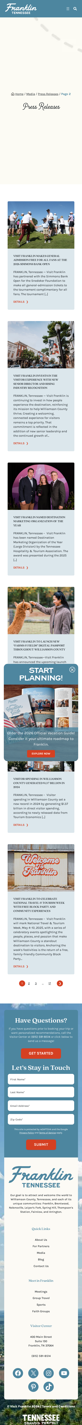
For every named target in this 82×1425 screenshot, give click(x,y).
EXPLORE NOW (41, 753)
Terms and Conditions (58, 1406)
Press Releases (48, 94)
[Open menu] (68, 8)
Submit (41, 1144)
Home (19, 94)
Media (30, 94)
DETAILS (20, 302)
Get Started (41, 1053)
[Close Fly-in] (72, 670)
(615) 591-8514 (41, 1356)
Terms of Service (47, 1132)
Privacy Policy (26, 1132)
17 (49, 983)
